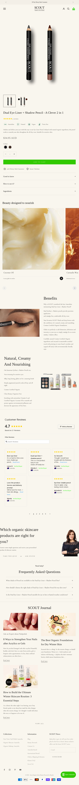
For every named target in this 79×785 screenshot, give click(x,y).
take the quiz (10, 556)
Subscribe (57, 757)
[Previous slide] (4, 288)
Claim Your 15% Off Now (18, 771)
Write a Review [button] (67, 427)
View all (39, 723)
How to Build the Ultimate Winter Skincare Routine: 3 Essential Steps (17, 696)
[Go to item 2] (22, 101)
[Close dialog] (31, 730)
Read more (6, 660)
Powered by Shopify (49, 775)
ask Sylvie (30, 556)
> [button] (49, 514)
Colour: (5, 144)
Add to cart (39, 162)
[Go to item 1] (9, 101)
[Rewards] (68, 775)
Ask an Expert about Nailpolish (15, 634)
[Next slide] (75, 288)
